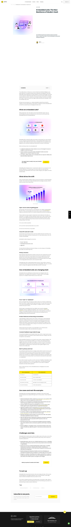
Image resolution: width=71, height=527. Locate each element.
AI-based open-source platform (43, 398)
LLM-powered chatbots (43, 404)
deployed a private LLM (39, 407)
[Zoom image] (35, 127)
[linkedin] (70, 212)
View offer (46, 462)
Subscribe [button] (53, 496)
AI (30, 487)
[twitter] (70, 215)
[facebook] (70, 217)
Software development (24, 487)
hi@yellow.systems (34, 517)
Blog (14, 4)
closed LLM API (47, 209)
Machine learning (36, 487)
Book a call (30, 521)
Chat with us (38, 521)
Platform (42, 487)
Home (12, 4)
